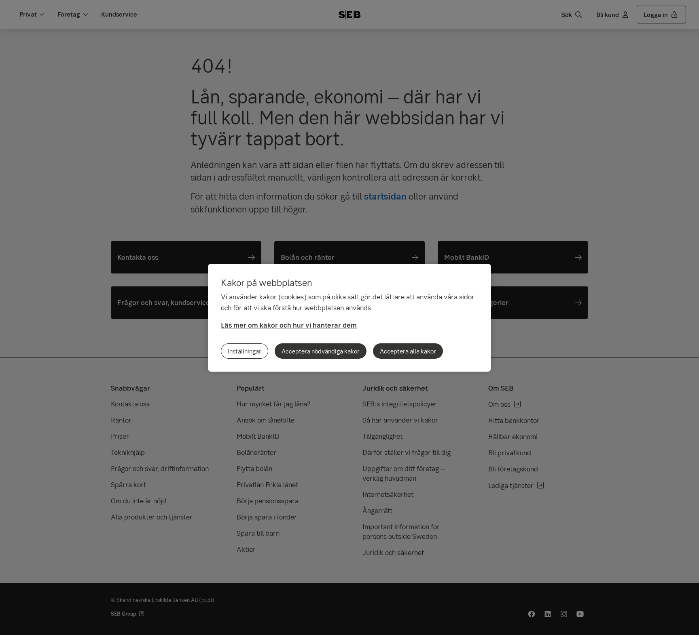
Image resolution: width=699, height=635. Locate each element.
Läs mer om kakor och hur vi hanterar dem (289, 325)
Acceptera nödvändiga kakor (321, 351)
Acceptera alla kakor (408, 351)
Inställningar (244, 351)
